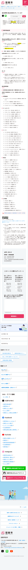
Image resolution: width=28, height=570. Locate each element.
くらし (2, 8)
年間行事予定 (4, 343)
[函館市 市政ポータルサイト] (7, 2)
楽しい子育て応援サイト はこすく (10, 356)
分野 (19, 6)
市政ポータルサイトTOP (11, 6)
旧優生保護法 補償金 (7, 360)
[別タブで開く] (3, 16)
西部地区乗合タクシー (20, 353)
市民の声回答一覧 (5, 338)
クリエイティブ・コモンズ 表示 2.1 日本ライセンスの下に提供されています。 (13, 221)
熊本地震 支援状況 (7, 353)
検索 (24, 16)
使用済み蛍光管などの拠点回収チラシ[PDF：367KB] (14, 213)
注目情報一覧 (4, 334)
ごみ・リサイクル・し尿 (9, 8)
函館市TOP (3, 6)
